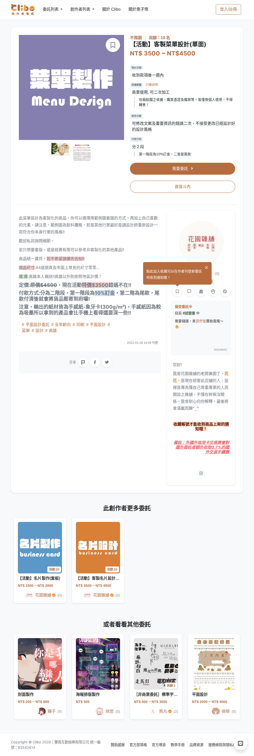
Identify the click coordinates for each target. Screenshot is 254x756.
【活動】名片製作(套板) (39, 578)
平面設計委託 (37, 325)
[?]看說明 (152, 84)
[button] (240, 743)
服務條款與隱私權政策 (225, 745)
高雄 (52, 330)
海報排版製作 (88, 694)
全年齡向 (63, 325)
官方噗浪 (159, 745)
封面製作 (26, 694)
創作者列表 (76, 9)
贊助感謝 (118, 745)
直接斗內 (182, 187)
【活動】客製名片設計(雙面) (101, 578)
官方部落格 (138, 745)
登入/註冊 (228, 9)
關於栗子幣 (133, 9)
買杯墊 (201, 321)
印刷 (80, 325)
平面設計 (98, 325)
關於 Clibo (106, 9)
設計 (39, 330)
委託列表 (48, 9)
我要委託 (180, 168)
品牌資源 (197, 745)
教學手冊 (178, 745)
